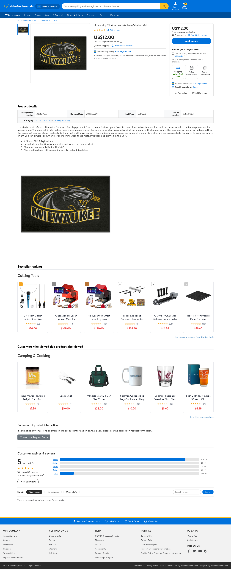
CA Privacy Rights (149, 544)
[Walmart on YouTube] (200, 551)
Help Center (114, 521)
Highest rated (53, 492)
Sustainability (9, 553)
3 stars (55, 466)
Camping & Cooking (49, 20)
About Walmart (10, 535)
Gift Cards (53, 553)
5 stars (55, 459)
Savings (38, 15)
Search (208, 492)
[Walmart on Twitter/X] (194, 551)
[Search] (164, 6)
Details (195, 87)
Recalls (98, 544)
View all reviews (28, 481)
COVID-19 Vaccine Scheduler (108, 535)
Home (19, 20)
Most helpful (71, 492)
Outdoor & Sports (31, 20)
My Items (114, 15)
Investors (7, 548)
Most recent (34, 492)
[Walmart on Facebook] (188, 551)
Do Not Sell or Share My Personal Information (161, 553)
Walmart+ (53, 548)
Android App (192, 540)
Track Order (133, 521)
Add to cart (191, 41)
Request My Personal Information (155, 548)
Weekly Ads (153, 521)
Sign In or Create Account (88, 521)
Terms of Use (146, 535)
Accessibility (100, 548)
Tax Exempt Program (104, 557)
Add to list (182, 93)
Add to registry (202, 93)
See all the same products (202, 416)
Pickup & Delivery (75, 15)
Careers (102, 15)
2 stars (55, 470)
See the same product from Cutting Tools (194, 336)
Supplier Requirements (13, 557)
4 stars (55, 463)
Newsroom (8, 544)
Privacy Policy (147, 540)
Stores (52, 540)
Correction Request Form (34, 437)
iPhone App (192, 535)
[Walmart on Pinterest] (205, 551)
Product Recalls (102, 553)
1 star (56, 473)
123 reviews (115, 30)
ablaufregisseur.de (123, 51)
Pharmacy (91, 15)
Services (27, 15)
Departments (14, 15)
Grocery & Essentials (54, 15)
